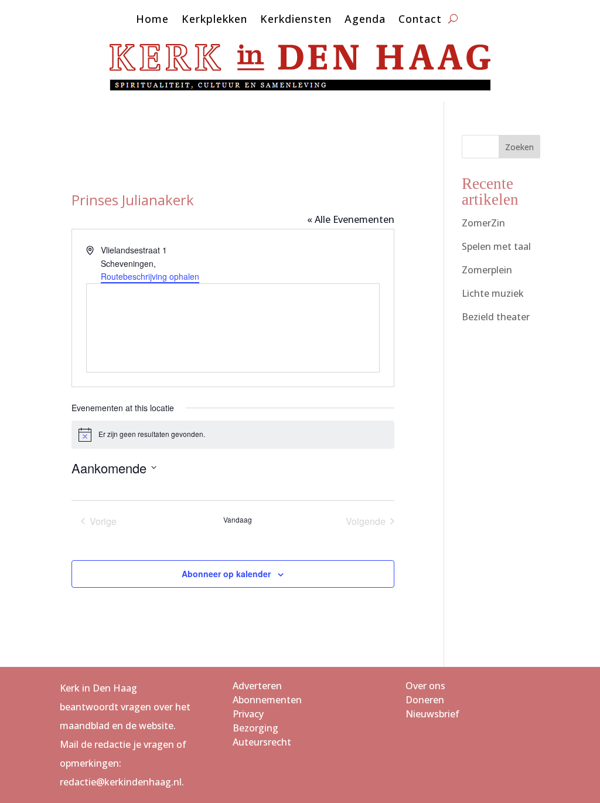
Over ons (425, 685)
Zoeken (519, 147)
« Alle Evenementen (350, 219)
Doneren (424, 699)
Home (152, 20)
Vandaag (237, 519)
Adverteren (257, 685)
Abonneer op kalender (226, 574)
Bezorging (255, 727)
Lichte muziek (493, 293)
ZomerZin (483, 222)
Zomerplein (487, 269)
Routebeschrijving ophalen (150, 276)
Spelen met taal (496, 246)
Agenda (365, 20)
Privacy (248, 713)
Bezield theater (496, 316)
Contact (420, 20)
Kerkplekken (214, 20)
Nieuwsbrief (432, 713)
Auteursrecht (262, 742)
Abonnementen (267, 699)
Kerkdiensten (296, 20)
